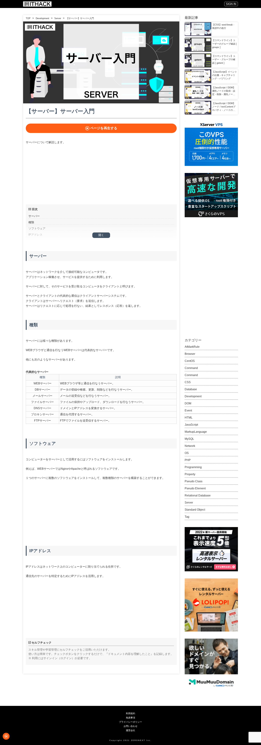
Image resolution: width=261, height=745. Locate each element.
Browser (190, 353)
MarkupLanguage (196, 431)
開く (101, 235)
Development (42, 18)
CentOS (190, 360)
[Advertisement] (101, 174)
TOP (28, 18)
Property (190, 474)
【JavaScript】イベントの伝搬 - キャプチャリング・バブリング (224, 75)
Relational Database (198, 495)
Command (191, 367)
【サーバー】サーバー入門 (80, 18)
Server (57, 18)
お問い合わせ (130, 726)
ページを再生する (103, 128)
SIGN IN (231, 3)
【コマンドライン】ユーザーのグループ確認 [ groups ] (224, 43)
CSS (188, 382)
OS (187, 452)
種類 (31, 222)
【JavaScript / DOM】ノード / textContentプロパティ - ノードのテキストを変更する (223, 107)
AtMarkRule (192, 346)
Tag (187, 516)
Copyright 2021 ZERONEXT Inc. (130, 740)
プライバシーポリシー (130, 722)
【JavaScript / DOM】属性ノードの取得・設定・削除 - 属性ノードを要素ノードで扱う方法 (223, 91)
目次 (34, 209)
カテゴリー (193, 340)
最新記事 (191, 17)
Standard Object (195, 509)
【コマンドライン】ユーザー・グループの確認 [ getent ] (223, 59)
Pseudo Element (195, 488)
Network (190, 445)
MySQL (189, 438)
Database (191, 389)
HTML (188, 417)
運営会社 (130, 730)
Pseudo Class (193, 481)
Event (188, 410)
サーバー (34, 216)
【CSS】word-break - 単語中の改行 (223, 26)
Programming (193, 467)
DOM (188, 403)
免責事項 (130, 717)
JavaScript (191, 424)
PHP (188, 460)
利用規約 (130, 713)
